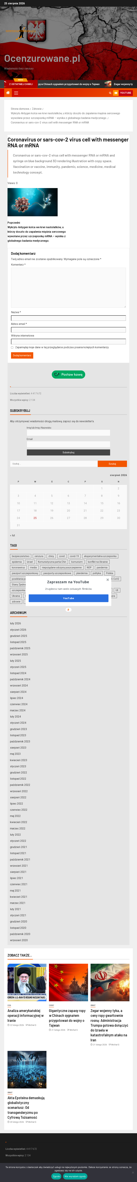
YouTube (68, 598)
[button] (68, 581)
